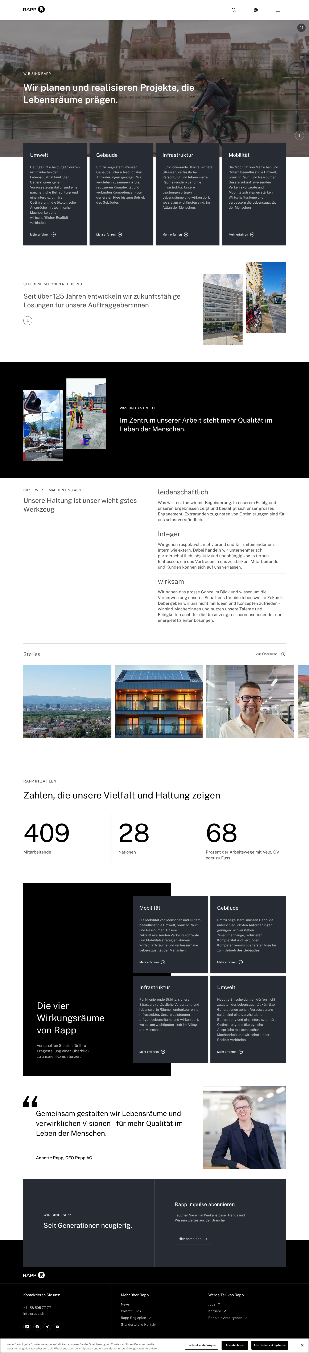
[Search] (234, 10)
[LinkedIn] (27, 1327)
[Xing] (47, 1327)
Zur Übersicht (266, 654)
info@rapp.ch (33, 1314)
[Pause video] (301, 28)
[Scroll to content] (299, 135)
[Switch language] (256, 10)
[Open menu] (278, 10)
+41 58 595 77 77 (37, 1308)
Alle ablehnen (235, 1345)
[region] (154, 1345)
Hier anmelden (189, 1239)
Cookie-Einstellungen (202, 1345)
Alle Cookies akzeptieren (270, 1345)
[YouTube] (57, 1327)
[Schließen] (302, 1345)
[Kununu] (37, 1327)
